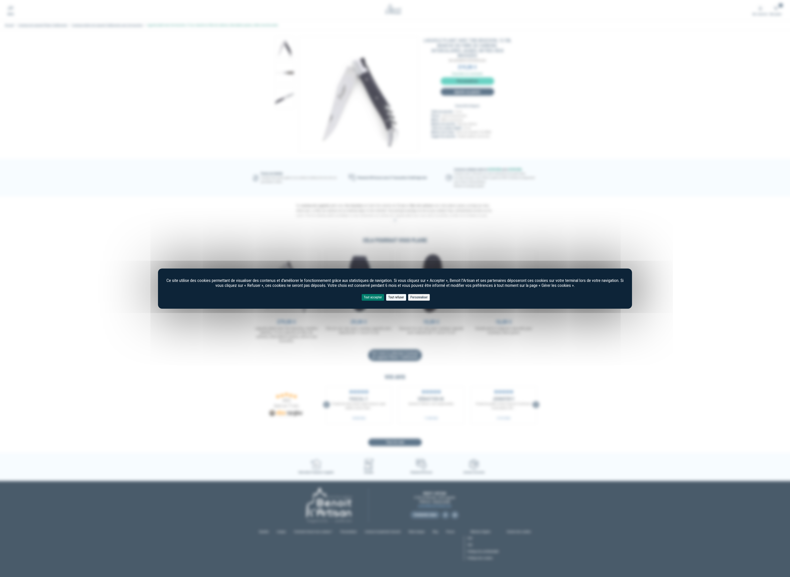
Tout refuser (396, 297)
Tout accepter (373, 297)
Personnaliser (419, 297)
